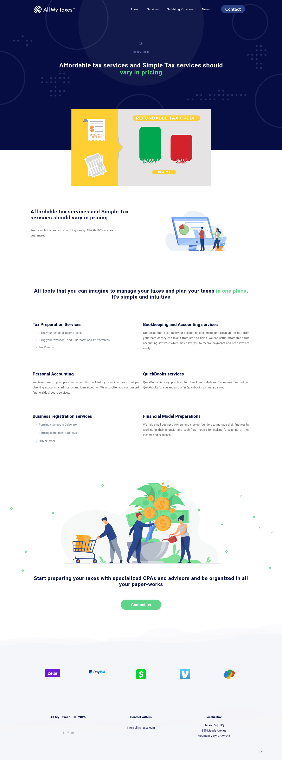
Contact (233, 9)
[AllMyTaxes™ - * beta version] (54, 9)
